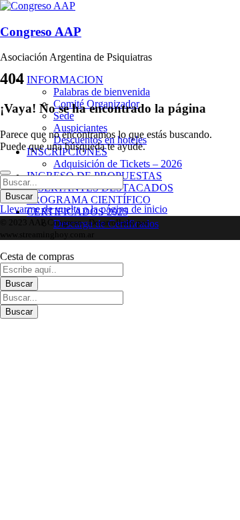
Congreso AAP (40, 32)
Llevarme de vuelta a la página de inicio (83, 209)
